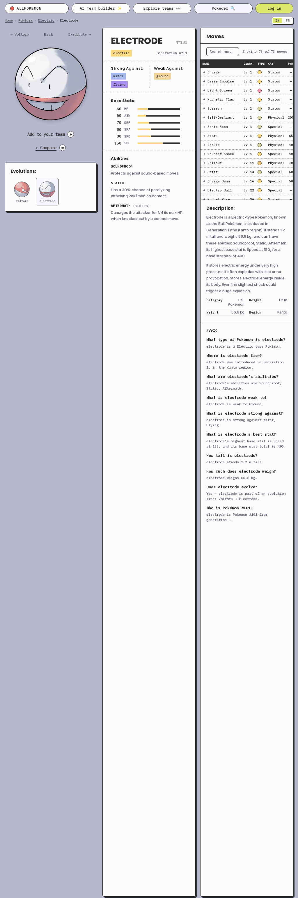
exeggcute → (79, 34)
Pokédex (25, 20)
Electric (46, 20)
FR (288, 20)
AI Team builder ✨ (101, 8)
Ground (162, 76)
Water (118, 76)
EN (277, 20)
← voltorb (19, 34)
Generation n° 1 (172, 53)
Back (48, 34)
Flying (119, 84)
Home (9, 20)
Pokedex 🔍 (223, 8)
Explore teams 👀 (162, 8)
